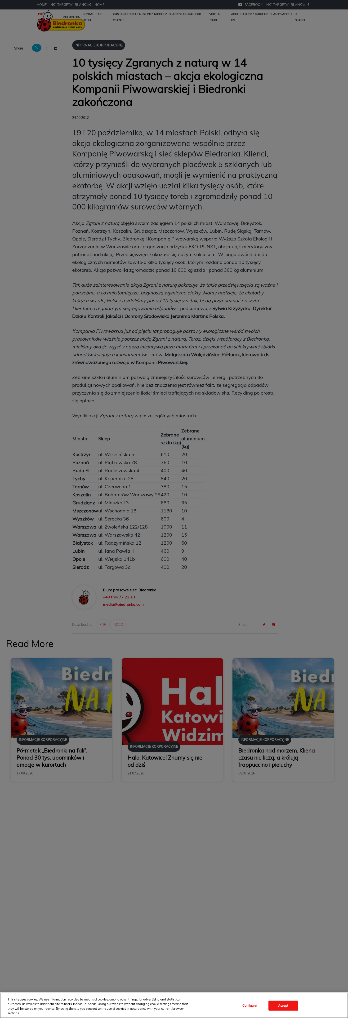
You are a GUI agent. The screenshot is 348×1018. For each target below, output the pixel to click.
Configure (249, 1005)
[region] (174, 1005)
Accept (283, 1005)
